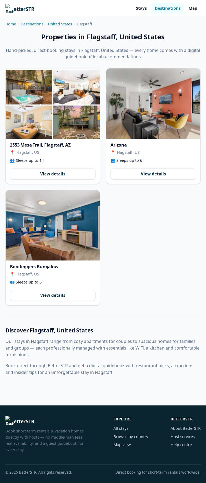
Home (10, 23)
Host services (183, 436)
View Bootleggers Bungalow (53, 225)
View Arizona (153, 103)
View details (52, 174)
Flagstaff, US (27, 152)
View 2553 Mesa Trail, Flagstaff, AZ (53, 103)
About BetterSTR (186, 428)
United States (60, 23)
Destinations (168, 8)
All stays (120, 428)
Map (193, 8)
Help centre (181, 444)
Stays (141, 8)
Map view (122, 444)
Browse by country (130, 436)
